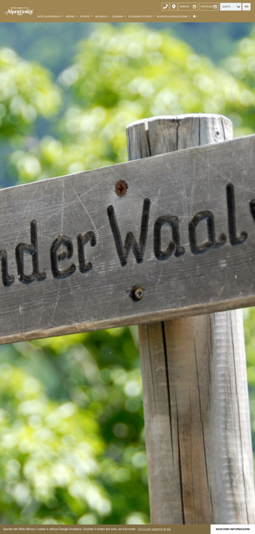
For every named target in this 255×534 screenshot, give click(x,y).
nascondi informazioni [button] (233, 529)
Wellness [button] (101, 16)
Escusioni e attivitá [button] (140, 16)
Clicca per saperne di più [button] (154, 529)
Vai (246, 6)
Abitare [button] (70, 16)
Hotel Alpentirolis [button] (49, 16)
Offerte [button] (85, 16)
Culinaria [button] (118, 16)
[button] (195, 16)
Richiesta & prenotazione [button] (172, 16)
